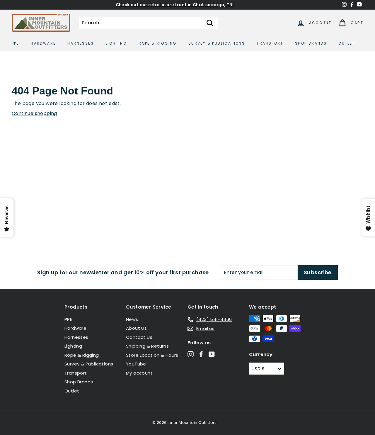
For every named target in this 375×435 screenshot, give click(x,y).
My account (139, 373)
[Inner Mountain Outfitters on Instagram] (191, 354)
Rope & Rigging (158, 43)
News (132, 319)
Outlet (346, 43)
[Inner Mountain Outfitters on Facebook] (201, 354)
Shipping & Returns (147, 346)
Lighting (116, 43)
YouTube (136, 364)
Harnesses (80, 43)
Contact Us (139, 337)
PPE (15, 43)
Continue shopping (34, 113)
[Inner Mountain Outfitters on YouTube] (212, 354)
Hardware (43, 43)
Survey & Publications (216, 43)
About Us (136, 328)
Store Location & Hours (152, 355)
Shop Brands (311, 43)
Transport (270, 43)
